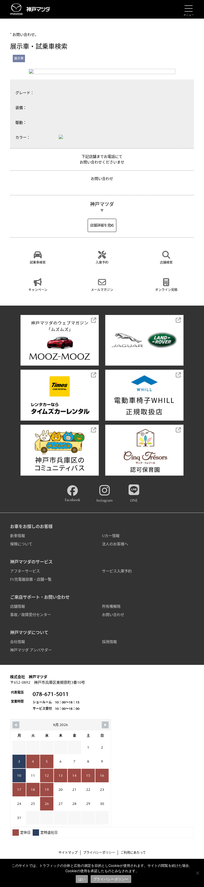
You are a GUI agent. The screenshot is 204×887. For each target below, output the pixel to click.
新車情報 (17, 536)
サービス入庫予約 (117, 571)
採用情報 (109, 642)
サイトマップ (68, 853)
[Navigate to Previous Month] (15, 724)
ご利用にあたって (133, 853)
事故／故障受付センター (30, 615)
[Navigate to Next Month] (105, 724)
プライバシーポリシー (99, 853)
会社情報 (17, 642)
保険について (21, 544)
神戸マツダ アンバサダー (31, 650)
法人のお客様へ (115, 544)
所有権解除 (111, 606)
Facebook (72, 500)
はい (82, 879)
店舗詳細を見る (102, 225)
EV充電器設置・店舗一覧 (31, 579)
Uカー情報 (111, 536)
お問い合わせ (113, 615)
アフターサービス (25, 571)
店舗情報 (17, 606)
